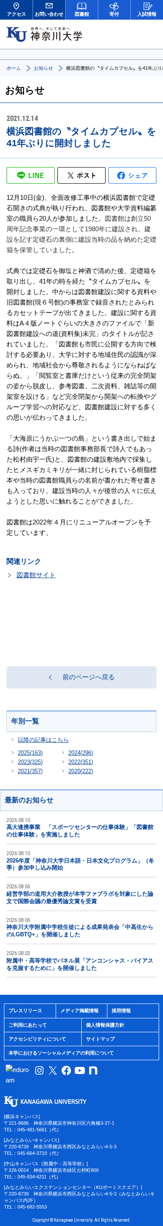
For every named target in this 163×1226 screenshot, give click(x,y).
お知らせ (43, 68)
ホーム (14, 68)
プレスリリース (25, 1010)
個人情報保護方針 (105, 1024)
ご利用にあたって (28, 1024)
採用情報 (121, 1010)
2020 (80, 771)
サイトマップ (100, 1038)
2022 (80, 762)
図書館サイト (36, 575)
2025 (30, 753)
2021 (30, 771)
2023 (30, 762)
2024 (80, 753)
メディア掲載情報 (79, 1010)
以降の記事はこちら (43, 739)
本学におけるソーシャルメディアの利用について (61, 1052)
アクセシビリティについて (37, 1038)
